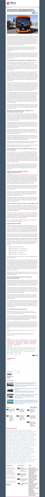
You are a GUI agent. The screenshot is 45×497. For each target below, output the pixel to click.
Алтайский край (30, 430)
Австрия (14, 430)
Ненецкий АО (17, 447)
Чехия (11, 461)
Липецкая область (18, 444)
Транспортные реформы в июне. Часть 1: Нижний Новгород (26, 389)
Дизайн (30, 473)
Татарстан (33, 456)
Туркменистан (25, 457)
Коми (26, 441)
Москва (27, 445)
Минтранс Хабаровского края (12, 348)
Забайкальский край (24, 436)
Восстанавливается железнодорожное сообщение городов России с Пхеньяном (33, 417)
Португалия (31, 449)
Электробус (16, 352)
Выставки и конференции (32, 470)
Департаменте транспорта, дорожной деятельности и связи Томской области (20, 212)
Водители (37, 469)
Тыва (30, 457)
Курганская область (19, 343)
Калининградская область (23, 439)
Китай (16, 441)
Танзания (30, 456)
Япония (18, 462)
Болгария (25, 432)
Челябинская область (31, 460)
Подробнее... (14, 474)
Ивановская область (33, 341)
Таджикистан (17, 456)
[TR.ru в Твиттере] (33, 407)
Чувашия (18, 461)
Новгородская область (18, 341)
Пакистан (13, 449)
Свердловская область (11, 343)
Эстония (32, 461)
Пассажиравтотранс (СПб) (32, 348)
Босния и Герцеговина (30, 432)
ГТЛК (8, 347)
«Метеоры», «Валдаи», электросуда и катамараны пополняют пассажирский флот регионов (26, 395)
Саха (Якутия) (25, 342)
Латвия (7, 444)
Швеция (25, 461)
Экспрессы (33, 495)
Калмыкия (28, 439)
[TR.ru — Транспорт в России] (11, 4)
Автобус (20, 352)
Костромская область (30, 441)
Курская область (26, 341)
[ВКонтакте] (32, 13)
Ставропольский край (9, 456)
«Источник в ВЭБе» (18, 34)
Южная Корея (8, 462)
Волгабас (11, 347)
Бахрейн (7, 432)
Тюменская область (9, 458)
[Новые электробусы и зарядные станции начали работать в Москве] (18, 474)
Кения (34, 440)
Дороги (33, 473)
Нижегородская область (33, 342)
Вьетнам (28, 435)
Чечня (13, 461)
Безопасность (33, 467)
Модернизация (31, 482)
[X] (33, 13)
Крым (20, 443)
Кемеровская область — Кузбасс (28, 440)
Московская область (32, 445)
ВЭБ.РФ (13, 69)
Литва (23, 444)
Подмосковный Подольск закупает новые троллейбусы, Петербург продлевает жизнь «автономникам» (33, 423)
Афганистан (34, 431)
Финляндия (34, 458)
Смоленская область (10, 341)
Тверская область (8, 457)
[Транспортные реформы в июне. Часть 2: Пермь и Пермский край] (18, 479)
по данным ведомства (14, 191)
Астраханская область (29, 431)
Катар (22, 440)
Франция (7, 460)
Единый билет (31, 475)
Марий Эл (11, 445)
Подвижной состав (18, 354)
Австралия (10, 430)
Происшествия (31, 489)
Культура (35, 479)
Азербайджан (20, 430)
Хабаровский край (17, 344)
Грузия (7, 436)
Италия (7, 439)
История (33, 476)
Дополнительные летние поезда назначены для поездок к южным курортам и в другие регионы (26, 401)
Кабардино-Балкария (12, 439)
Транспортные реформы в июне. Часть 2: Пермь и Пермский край (22, 410)
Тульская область (19, 457)
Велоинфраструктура (32, 469)
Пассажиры (11, 354)
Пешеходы (30, 486)
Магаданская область (31, 444)
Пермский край (24, 449)
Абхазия (7, 430)
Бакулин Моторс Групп (17, 347)
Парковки (30, 485)
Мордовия (24, 445)
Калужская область (33, 439)
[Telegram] (36, 13)
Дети (34, 472)
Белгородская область (20, 432)
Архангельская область (22, 431)
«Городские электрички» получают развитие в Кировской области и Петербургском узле (25, 383)
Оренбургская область (31, 448)
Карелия (19, 440)
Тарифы (35, 493)
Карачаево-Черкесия (15, 440)
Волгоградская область (9, 435)
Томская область (10, 344)
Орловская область (9, 449)
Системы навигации (31, 492)
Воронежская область (23, 435)
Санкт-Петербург (26, 343)
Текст (8, 363)
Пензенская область (18, 342)
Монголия (20, 445)
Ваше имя (8, 359)
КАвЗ (8, 351)
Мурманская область (9, 447)
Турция (28, 457)
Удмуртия (13, 458)
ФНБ (34, 347)
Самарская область (9, 452)
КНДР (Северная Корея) (21, 441)
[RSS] (36, 407)
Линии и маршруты (31, 480)
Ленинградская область (12, 444)
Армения (16, 431)
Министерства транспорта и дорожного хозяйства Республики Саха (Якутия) (24, 174)
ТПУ (37, 493)
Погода (34, 486)
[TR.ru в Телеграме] (35, 407)
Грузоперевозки (31, 472)
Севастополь (22, 453)
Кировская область (12, 441)
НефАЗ (11, 351)
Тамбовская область (25, 456)
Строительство (31, 493)
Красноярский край (15, 443)
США (13, 456)
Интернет (30, 476)
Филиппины (30, 458)
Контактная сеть (31, 479)
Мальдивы (7, 445)
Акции (29, 467)
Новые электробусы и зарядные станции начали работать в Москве (12, 410)
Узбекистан (17, 458)
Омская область (24, 448)
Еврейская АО (16, 436)
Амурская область (8, 431)
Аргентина (13, 431)
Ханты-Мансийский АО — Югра (22, 460)
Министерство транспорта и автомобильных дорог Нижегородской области (24, 285)
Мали (35, 444)
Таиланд (20, 456)
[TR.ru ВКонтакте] (31, 407)
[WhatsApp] (35, 13)
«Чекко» (23, 78)
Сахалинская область (10, 342)
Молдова (17, 445)
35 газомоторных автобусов (32, 272)
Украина (20, 458)
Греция (34, 435)
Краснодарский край (9, 443)
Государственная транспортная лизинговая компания (15, 151)
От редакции (36, 483)
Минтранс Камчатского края (18, 351)
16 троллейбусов (9, 105)
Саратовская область (21, 452)
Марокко (14, 445)
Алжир (24, 430)
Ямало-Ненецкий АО (13, 462)
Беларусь (15, 432)
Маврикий (25, 444)
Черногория (7, 461)
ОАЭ (21, 448)
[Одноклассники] (37, 13)
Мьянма (14, 447)
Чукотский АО (22, 461)
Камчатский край (33, 343)
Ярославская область (23, 462)
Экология (30, 495)
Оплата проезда (31, 483)
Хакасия (16, 460)
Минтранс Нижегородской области (29, 351)
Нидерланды (21, 447)
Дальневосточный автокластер (28, 347)
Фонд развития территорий (11, 113)
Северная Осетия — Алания (28, 453)
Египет (20, 436)
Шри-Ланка (29, 461)
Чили (15, 461)
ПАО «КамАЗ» (13, 240)
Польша (28, 449)
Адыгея (17, 430)
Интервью (35, 475)
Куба (22, 443)
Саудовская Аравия (27, 452)
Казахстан (17, 439)
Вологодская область (16, 435)
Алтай (26, 430)
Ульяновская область (25, 458)
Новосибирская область (16, 448)
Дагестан (10, 436)
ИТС (36, 476)
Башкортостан (11, 432)
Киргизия (7, 441)
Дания (13, 436)
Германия (31, 435)
